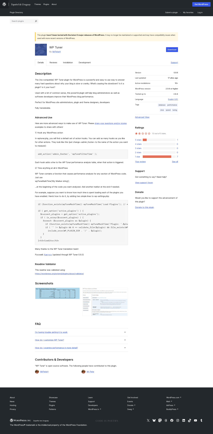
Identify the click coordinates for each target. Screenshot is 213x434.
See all (175, 161)
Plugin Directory (16, 12)
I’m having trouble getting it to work (51, 332)
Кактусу (48, 254)
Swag (130, 409)
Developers (93, 405)
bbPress (170, 405)
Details (41, 62)
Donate (131, 405)
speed (168, 110)
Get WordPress (201, 4)
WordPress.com (173, 397)
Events (130, 401)
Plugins (52, 405)
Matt (169, 401)
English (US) (173, 99)
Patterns (52, 409)
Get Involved (132, 397)
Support (174, 62)
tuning (175, 110)
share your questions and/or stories (111, 123)
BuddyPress (172, 409)
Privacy (13, 409)
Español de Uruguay (41, 421)
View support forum (144, 182)
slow (162, 110)
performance (172, 105)
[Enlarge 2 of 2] (124, 291)
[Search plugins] (36, 21)
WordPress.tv (94, 409)
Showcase (53, 397)
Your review (140, 161)
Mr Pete (90, 371)
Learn (90, 397)
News (12, 401)
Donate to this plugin (144, 207)
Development (85, 62)
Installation (68, 62)
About (12, 397)
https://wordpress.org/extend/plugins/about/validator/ (59, 273)
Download (172, 50)
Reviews (53, 62)
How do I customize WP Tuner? (49, 340)
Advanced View (142, 117)
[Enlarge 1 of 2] (77, 291)
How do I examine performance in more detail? (56, 348)
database (162, 105)
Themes (52, 401)
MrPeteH (56, 51)
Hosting (13, 405)
